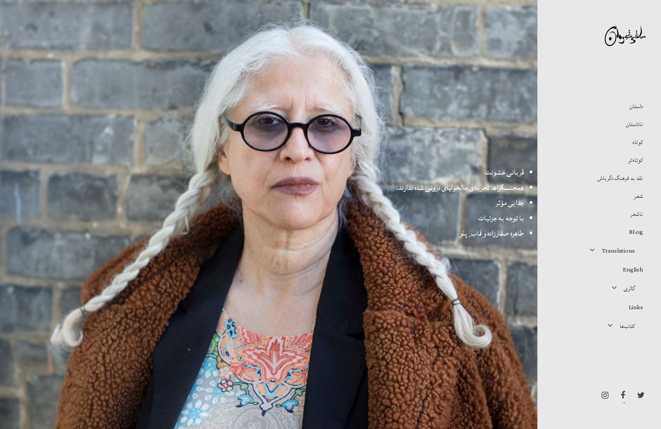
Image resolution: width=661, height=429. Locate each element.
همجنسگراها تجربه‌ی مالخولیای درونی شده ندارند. (460, 187)
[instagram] (603, 395)
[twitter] (639, 395)
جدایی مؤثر (510, 203)
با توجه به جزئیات (501, 218)
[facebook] (621, 395)
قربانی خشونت (504, 172)
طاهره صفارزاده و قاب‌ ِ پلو (492, 233)
